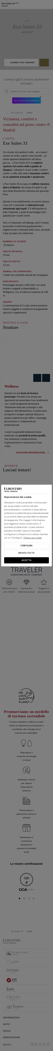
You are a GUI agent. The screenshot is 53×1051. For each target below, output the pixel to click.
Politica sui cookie (33, 538)
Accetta (26, 560)
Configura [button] (26, 545)
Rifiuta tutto (26, 553)
